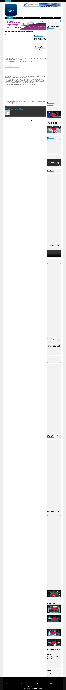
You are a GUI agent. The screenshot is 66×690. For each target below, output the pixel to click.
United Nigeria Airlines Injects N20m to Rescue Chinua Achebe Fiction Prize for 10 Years (40, 54)
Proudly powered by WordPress (28, 688)
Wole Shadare (15, 33)
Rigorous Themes (39, 688)
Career (28, 17)
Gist (46, 17)
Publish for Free (60, 666)
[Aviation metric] (6, 18)
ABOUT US (21, 683)
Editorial (52, 17)
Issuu (51, 666)
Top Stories (11, 118)
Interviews (22, 17)
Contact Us (36, 683)
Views (15, 17)
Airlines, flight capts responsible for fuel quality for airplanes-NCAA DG (14, 120)
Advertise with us (51, 683)
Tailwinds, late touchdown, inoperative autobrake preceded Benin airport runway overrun (39, 42)
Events (34, 17)
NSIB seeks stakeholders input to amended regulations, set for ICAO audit (35, 120)
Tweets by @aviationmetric (51, 673)
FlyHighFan (48, 345)
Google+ (6, 105)
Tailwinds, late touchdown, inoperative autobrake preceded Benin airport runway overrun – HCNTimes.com (53, 339)
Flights (40, 17)
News (10, 17)
